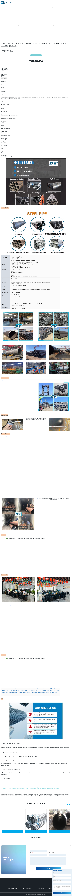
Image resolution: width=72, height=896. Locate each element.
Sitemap (44, 894)
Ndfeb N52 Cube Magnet (12, 888)
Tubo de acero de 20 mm (59, 795)
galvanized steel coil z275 (41, 885)
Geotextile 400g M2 (16, 885)
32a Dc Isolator (28, 885)
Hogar (3, 7)
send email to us (37, 55)
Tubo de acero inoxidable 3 (42, 795)
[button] (66, 3)
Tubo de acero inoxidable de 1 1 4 (30, 795)
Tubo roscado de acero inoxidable (7, 794)
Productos (9, 7)
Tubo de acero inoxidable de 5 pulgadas (15, 795)
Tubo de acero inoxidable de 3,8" (40, 794)
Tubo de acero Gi (51, 795)
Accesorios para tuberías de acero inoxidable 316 (23, 794)
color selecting (41, 888)
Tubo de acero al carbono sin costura (54, 794)
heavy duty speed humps (27, 888)
